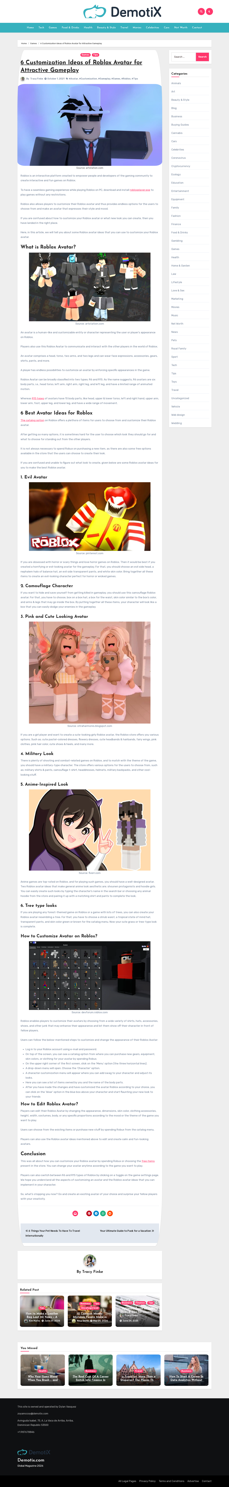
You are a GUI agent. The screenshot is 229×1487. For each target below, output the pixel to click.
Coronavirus (178, 157)
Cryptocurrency (180, 166)
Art (173, 91)
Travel (124, 27)
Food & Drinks (70, 27)
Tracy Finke (36, 78)
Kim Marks (34, 1320)
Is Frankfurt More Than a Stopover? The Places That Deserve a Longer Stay (138, 1380)
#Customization (88, 78)
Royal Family (178, 348)
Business (85, 1303)
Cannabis (177, 133)
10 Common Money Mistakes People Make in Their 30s (90, 1317)
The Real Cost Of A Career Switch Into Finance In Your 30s (91, 1380)
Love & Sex (178, 290)
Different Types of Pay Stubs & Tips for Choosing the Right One (137, 1312)
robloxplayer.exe (140, 189)
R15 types (38, 398)
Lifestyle (176, 282)
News (174, 331)
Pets (174, 340)
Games (53, 27)
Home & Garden (180, 265)
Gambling (177, 240)
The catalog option (32, 420)
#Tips (135, 78)
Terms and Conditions (171, 1481)
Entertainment (180, 191)
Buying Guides (180, 124)
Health (88, 27)
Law (173, 273)
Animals (176, 83)
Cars (166, 27)
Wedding (176, 423)
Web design (178, 414)
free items (148, 1161)
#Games (115, 78)
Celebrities (152, 27)
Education (177, 182)
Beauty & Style (106, 27)
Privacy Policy (147, 1481)
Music (174, 315)
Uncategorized (89, 1308)
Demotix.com (30, 1460)
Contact (197, 27)
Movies (137, 27)
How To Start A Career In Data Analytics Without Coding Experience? (186, 1380)
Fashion (176, 215)
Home (30, 27)
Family (175, 207)
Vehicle (175, 406)
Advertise (193, 1481)
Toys (174, 381)
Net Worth (181, 27)
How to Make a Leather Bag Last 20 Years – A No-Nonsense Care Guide (42, 1317)
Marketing (177, 298)
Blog (174, 108)
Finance (140, 1302)
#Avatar (73, 78)
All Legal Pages (127, 1481)
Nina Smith (83, 1320)
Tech (41, 27)
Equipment (177, 199)
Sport (174, 356)
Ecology (176, 174)
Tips (95, 54)
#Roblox (126, 78)
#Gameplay (104, 78)
